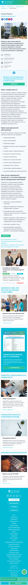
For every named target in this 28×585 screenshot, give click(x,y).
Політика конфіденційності (14, 556)
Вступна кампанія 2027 (14, 527)
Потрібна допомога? (14, 503)
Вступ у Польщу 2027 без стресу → (10, 247)
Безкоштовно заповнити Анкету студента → (13, 245)
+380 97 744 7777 (14, 572)
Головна (3, 6)
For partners (14, 506)
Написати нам (14, 510)
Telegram (15, 575)
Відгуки (14, 531)
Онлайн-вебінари (14, 550)
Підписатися (14, 84)
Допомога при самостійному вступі (13, 313)
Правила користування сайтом (14, 554)
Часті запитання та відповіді (14, 561)
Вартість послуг (6, 483)
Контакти (14, 523)
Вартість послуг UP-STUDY (10, 474)
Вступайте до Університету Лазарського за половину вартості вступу (13, 269)
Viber (11, 575)
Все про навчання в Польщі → (9, 239)
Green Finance (13, 8)
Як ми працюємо (14, 538)
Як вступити (14, 535)
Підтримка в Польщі (14, 552)
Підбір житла (14, 548)
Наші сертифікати (14, 558)
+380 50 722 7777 (14, 574)
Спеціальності (14, 519)
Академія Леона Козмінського (8, 16)
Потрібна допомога (7, 323)
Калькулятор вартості (9, 438)
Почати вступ (18, 583)
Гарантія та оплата (14, 563)
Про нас (14, 540)
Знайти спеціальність (8, 409)
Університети (10, 6)
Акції (14, 515)
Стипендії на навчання (14, 546)
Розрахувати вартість (8, 447)
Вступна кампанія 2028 (14, 529)
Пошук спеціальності (9, 398)
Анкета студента (14, 525)
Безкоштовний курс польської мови (14, 542)
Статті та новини (14, 533)
